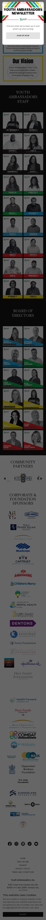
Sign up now (23, 35)
